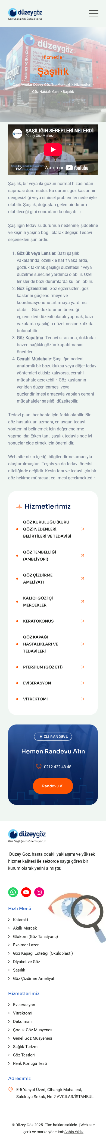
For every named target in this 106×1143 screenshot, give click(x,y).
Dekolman (22, 1021)
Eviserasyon (37, 683)
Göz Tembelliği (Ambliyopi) (39, 556)
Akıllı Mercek (25, 928)
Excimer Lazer (26, 945)
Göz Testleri (24, 1055)
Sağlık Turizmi (26, 1046)
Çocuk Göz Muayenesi (33, 1029)
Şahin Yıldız (73, 1132)
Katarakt (20, 919)
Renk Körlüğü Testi (30, 1063)
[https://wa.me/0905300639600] (39, 892)
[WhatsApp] (13, 892)
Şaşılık (19, 970)
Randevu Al (53, 786)
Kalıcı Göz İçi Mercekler (38, 602)
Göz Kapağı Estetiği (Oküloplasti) (43, 953)
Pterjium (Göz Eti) (43, 667)
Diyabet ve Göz (26, 961)
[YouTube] (26, 892)
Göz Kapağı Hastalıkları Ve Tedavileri (40, 644)
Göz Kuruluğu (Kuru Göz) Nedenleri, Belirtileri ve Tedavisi (47, 529)
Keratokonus (38, 621)
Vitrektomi (35, 699)
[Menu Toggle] (92, 13)
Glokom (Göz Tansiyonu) (35, 936)
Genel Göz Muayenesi (32, 1038)
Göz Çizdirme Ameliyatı (37, 579)
